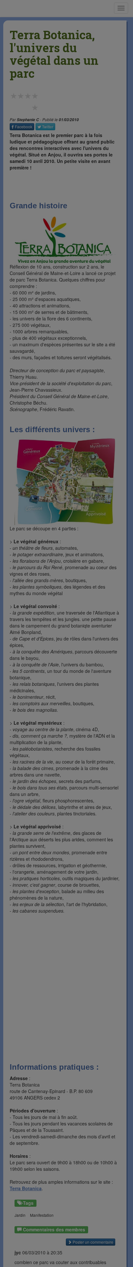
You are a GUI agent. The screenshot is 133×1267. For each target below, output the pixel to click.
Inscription (66, 84)
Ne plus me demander (103, 135)
